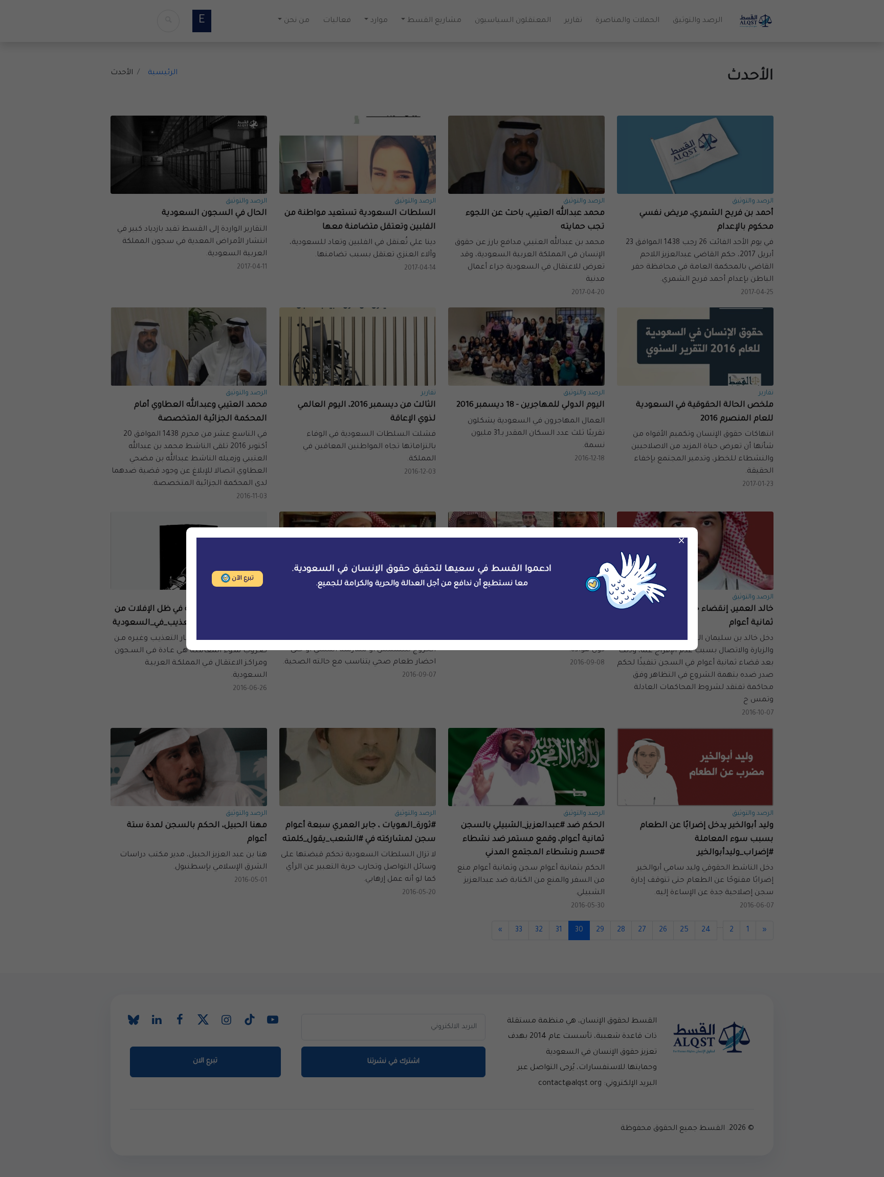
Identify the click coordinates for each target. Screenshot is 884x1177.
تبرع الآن (242, 578)
